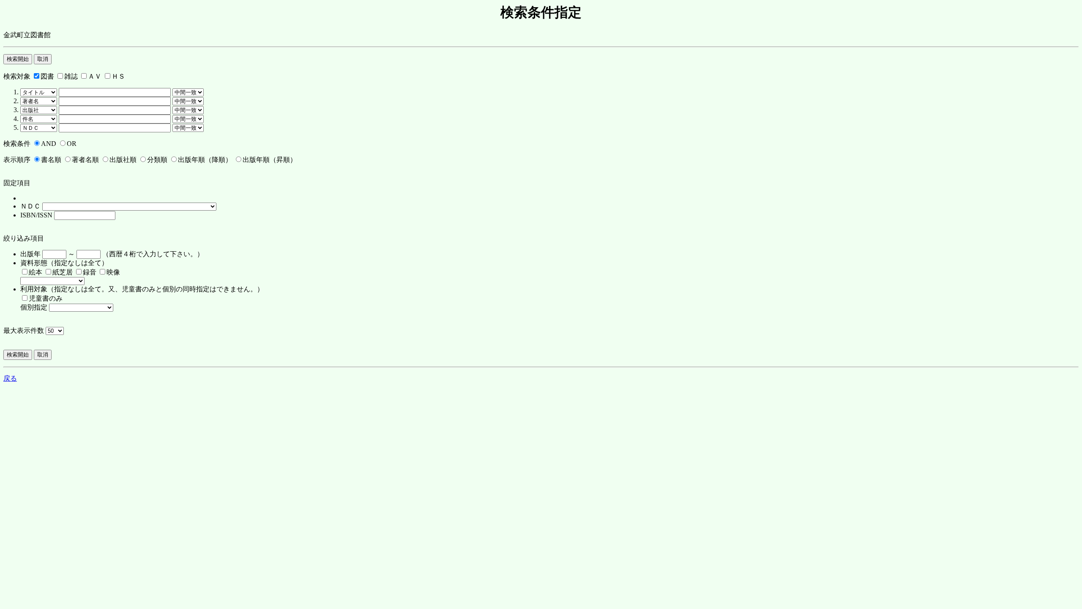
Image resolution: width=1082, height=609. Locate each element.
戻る (10, 378)
